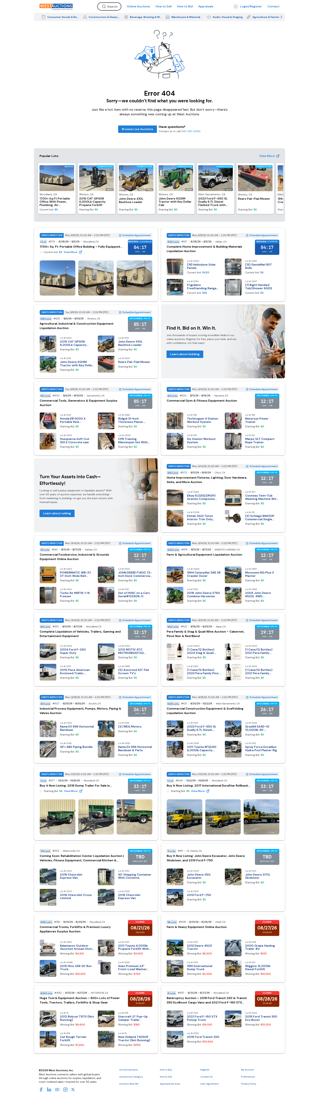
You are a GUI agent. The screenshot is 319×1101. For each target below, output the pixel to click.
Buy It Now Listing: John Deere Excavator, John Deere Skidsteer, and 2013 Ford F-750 (206, 858)
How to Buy (166, 1069)
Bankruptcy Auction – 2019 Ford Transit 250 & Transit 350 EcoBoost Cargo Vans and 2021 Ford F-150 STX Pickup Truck (207, 1000)
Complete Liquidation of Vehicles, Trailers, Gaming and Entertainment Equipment (80, 634)
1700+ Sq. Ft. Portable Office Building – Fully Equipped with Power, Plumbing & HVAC (80, 247)
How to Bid (185, 6)
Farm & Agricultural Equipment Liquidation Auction (204, 555)
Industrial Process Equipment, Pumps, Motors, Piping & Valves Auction (80, 711)
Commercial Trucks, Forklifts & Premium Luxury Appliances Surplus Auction (75, 929)
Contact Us (206, 1076)
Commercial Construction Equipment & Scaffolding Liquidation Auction (205, 711)
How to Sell (164, 6)
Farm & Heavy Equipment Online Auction (197, 927)
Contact (273, 6)
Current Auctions (128, 1069)
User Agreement (209, 1083)
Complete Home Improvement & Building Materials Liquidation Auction (204, 249)
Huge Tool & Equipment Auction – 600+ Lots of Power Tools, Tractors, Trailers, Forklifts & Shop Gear (80, 1000)
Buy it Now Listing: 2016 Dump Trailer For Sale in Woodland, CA (75, 786)
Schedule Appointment (136, 235)
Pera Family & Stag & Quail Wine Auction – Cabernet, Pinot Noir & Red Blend (205, 634)
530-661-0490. (191, 131)
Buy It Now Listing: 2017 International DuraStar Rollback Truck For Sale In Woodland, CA (207, 786)
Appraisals (205, 6)
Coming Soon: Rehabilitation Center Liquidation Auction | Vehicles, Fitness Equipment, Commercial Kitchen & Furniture (82, 858)
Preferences (248, 1076)
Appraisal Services (170, 1083)
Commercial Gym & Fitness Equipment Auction (202, 401)
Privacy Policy (248, 1083)
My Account (247, 1069)
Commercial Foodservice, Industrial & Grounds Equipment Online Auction (74, 557)
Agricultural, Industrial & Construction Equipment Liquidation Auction (77, 326)
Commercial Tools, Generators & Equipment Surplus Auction (78, 403)
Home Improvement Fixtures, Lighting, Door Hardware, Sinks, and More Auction (207, 480)
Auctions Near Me (128, 1083)
